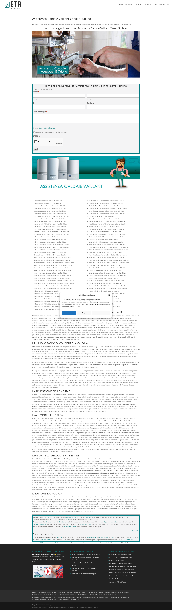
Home (121, 5)
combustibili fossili (70, 527)
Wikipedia (135, 530)
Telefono (91, 103)
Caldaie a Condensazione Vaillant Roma (122, 576)
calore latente (46, 540)
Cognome (90, 99)
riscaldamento (50, 522)
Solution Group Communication (79, 607)
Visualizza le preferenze (101, 313)
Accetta (68, 313)
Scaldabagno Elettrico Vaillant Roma (95, 597)
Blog (155, 5)
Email (36, 103)
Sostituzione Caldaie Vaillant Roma (120, 557)
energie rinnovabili (39, 524)
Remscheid (87, 517)
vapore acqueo (104, 537)
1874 (67, 519)
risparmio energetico (111, 522)
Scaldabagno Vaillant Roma (120, 597)
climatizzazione (64, 522)
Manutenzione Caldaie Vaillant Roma (121, 570)
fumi (113, 537)
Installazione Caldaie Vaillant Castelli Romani (86, 554)
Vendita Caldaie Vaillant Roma (119, 579)
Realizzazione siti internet (57, 607)
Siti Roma (94, 607)
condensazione (91, 537)
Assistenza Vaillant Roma (117, 582)
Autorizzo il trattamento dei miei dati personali (51, 132)
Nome (35, 99)
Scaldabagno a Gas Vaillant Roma (120, 554)
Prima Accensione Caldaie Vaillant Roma (122, 573)
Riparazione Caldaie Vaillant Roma (120, 564)
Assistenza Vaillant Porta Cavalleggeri (83, 574)
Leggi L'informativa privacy (41, 605)
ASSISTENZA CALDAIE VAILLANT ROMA (138, 5)
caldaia (59, 537)
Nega (84, 313)
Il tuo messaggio (40, 112)
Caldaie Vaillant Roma (116, 560)
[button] (109, 295)
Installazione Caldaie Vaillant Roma (117, 592)
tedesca (50, 517)
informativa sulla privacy (47, 128)
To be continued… (128, 540)
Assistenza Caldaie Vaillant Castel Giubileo (46, 543)
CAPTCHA (36, 136)
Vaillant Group (71, 517)
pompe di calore (85, 524)
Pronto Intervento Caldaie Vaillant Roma (122, 567)
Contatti (162, 5)
